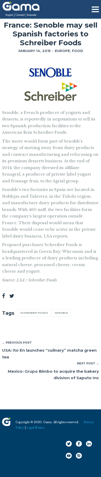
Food (77, 51)
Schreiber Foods (34, 312)
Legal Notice (35, 427)
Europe (62, 51)
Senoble (61, 312)
